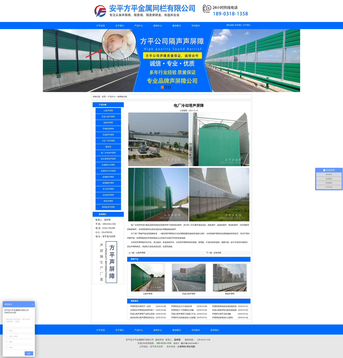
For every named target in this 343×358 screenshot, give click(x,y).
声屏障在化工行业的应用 (181, 306)
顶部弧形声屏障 (108, 207)
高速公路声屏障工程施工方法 (183, 314)
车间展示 (195, 26)
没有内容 (217, 253)
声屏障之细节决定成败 (221, 314)
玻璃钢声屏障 (108, 183)
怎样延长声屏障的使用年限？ (142, 310)
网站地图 (230, 25)
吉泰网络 (181, 346)
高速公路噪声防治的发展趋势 (224, 310)
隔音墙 (108, 147)
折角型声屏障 (108, 195)
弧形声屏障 (108, 201)
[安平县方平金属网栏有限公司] (172, 21)
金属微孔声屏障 (108, 165)
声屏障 (170, 234)
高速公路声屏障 (108, 117)
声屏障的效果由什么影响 (222, 318)
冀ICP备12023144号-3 (190, 343)
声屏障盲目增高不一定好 (140, 306)
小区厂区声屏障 (108, 141)
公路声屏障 (108, 111)
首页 (104, 97)
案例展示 (176, 26)
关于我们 (247, 25)
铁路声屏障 (108, 123)
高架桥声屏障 (108, 135)
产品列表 (102, 105)
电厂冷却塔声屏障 (108, 153)
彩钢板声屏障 (108, 177)
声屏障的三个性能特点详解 (182, 310)
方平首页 (100, 26)
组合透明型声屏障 (108, 159)
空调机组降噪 (108, 129)
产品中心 (138, 26)
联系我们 (238, 25)
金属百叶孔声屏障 (108, 171)
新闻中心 (157, 26)
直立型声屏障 (108, 189)
